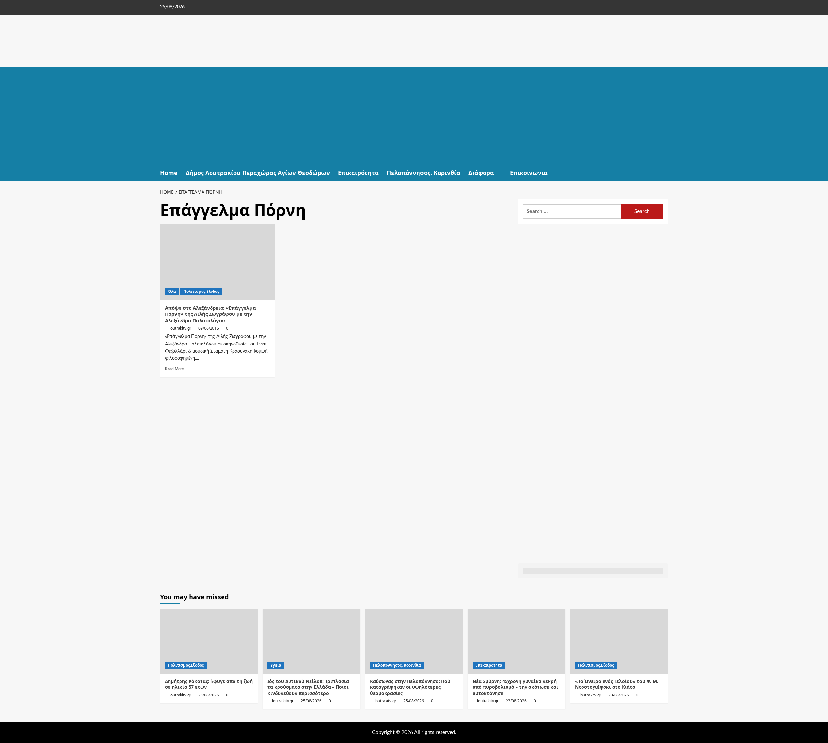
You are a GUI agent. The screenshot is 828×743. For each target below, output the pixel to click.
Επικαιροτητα (488, 665)
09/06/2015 (208, 328)
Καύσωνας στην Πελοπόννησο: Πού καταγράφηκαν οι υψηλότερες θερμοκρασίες (410, 687)
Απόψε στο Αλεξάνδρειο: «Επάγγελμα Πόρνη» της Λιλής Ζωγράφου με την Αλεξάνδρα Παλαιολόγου (210, 314)
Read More (174, 369)
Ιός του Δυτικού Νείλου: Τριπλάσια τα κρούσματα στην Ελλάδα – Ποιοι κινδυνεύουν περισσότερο (308, 687)
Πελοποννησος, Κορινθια (397, 665)
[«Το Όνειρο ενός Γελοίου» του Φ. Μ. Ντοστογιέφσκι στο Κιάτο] (619, 641)
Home (169, 172)
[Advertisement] (414, 115)
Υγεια (275, 665)
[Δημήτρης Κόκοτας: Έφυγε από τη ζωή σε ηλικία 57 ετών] (209, 641)
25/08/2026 (208, 695)
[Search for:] (572, 211)
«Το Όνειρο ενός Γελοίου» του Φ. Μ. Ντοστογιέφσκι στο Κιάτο (616, 684)
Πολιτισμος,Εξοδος (201, 291)
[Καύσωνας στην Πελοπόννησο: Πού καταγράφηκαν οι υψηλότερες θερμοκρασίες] (414, 641)
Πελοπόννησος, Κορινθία (423, 172)
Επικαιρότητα (358, 172)
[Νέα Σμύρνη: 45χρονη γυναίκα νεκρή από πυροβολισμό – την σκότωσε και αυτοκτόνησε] (516, 641)
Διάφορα (481, 172)
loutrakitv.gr (180, 328)
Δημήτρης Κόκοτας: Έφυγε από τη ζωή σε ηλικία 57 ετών (209, 684)
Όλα (172, 291)
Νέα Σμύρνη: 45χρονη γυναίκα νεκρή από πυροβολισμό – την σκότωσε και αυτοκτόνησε (515, 687)
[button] (664, 172)
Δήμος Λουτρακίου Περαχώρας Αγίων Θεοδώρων (258, 172)
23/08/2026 (516, 701)
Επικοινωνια (529, 172)
